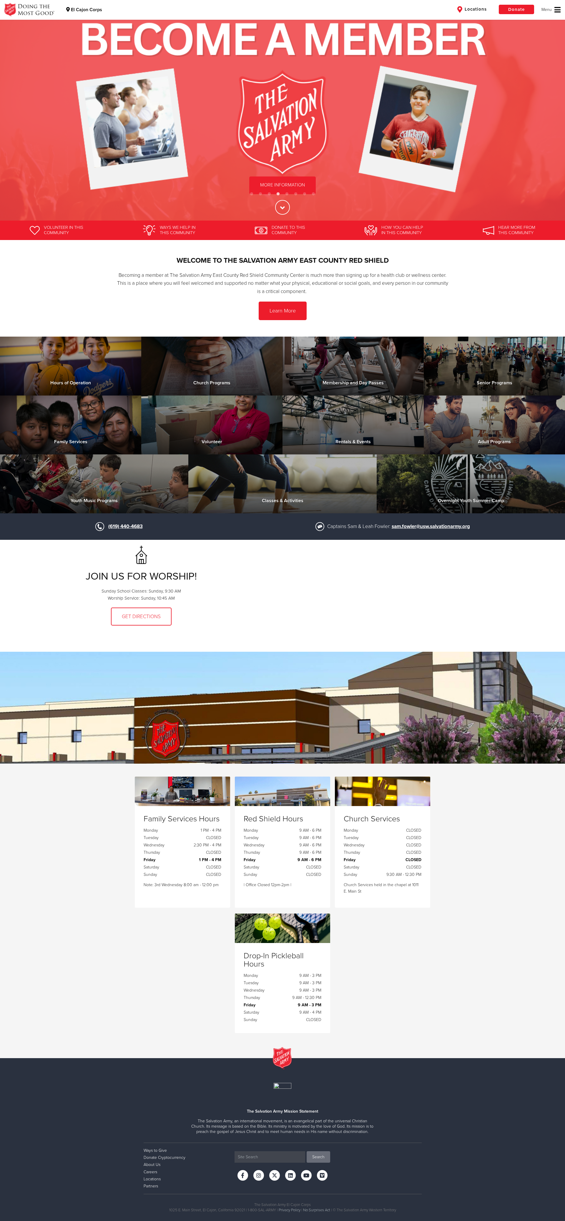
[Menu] (551, 9)
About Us (152, 1164)
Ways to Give (155, 1150)
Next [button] (550, 110)
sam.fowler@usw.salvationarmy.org (431, 526)
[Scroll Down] (282, 207)
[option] (282, 110)
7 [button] (305, 194)
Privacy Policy (289, 1210)
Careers (150, 1171)
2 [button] (260, 194)
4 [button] (278, 194)
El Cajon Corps (86, 10)
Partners (151, 1186)
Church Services (372, 819)
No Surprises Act (316, 1210)
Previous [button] (14, 110)
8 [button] (313, 194)
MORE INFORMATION (282, 185)
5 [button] (287, 194)
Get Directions (141, 616)
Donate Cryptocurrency (164, 1157)
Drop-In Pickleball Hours (274, 960)
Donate (516, 9)
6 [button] (296, 194)
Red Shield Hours (273, 819)
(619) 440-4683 (125, 526)
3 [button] (269, 194)
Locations (475, 9)
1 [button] (252, 194)
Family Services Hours (182, 819)
